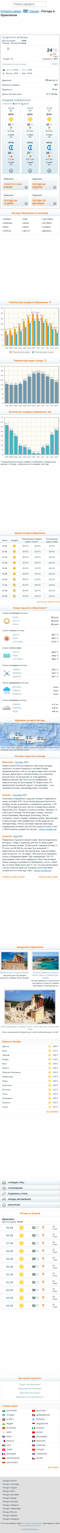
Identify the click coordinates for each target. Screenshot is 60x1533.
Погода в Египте (10, 1481)
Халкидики (7, 1098)
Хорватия (41, 1454)
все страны (53, 1467)
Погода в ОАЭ (9, 1491)
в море (13, 185)
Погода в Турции (10, 1488)
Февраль (17, 673)
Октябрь (19, 762)
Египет (10, 1419)
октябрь (47, 223)
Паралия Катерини (11, 1072)
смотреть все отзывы (48, 876)
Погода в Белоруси (11, 1519)
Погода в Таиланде (11, 1484)
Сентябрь (18, 642)
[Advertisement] (30, 33)
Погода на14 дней (10, 202)
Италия (40, 1428)
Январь (16, 669)
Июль (15, 617)
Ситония (6, 1089)
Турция (40, 1450)
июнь (26, 223)
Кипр (8, 1432)
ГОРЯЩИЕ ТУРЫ (16, 1182)
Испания (10, 1428)
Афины (5, 1046)
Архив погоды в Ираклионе (30, 533)
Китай (39, 1432)
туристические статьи (31, 1525)
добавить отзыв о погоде (13, 876)
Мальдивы (41, 1437)
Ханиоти (6, 1102)
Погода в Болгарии (11, 1495)
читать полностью (47, 829)
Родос (5, 1081)
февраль (7, 223)
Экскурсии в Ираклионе (30, 947)
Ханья (5, 1107)
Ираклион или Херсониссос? (30, 1397)
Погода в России (10, 1512)
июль (26, 227)
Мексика (40, 1441)
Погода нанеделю (39, 185)
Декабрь (17, 676)
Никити (5, 1068)
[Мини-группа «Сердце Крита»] (14, 970)
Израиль (40, 1419)
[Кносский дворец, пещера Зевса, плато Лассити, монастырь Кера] (30, 1024)
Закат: (24, 70)
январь (7, 219)
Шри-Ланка (12, 1463)
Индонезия (42, 1424)
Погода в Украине (10, 1515)
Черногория (13, 1458)
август (27, 231)
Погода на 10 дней (30, 1213)
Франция (11, 1454)
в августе (7, 103)
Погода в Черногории (12, 1508)
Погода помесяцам (39, 202)
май (25, 219)
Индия (9, 1424)
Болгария (12, 1411)
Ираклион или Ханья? (30, 1393)
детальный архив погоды (48, 601)
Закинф (6, 1055)
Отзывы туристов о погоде (30, 756)
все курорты (52, 1111)
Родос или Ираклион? (30, 1384)
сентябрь (48, 219)
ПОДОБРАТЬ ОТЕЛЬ (18, 1194)
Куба (9, 1437)
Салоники (7, 1085)
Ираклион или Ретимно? (30, 1388)
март (6, 227)
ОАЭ (9, 1445)
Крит (4, 1064)
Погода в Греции (10, 1498)
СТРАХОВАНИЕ (15, 1188)
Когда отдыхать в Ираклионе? (30, 608)
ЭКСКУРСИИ (14, 1205)
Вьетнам (40, 1411)
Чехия (39, 1458)
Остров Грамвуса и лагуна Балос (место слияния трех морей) (45, 975)
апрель (7, 231)
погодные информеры (32, 1523)
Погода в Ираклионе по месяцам (30, 213)
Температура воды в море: (14, 64)
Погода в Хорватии (11, 1505)
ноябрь (47, 227)
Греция (34, 11)
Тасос (5, 1094)
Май (15, 836)
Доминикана (43, 1415)
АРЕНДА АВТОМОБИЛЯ (19, 1199)
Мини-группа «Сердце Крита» (14, 972)
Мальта (10, 1441)
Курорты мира (11, 11)
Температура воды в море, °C (30, 360)
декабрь (47, 231)
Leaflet (3, 747)
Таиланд (40, 1445)
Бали (4, 1051)
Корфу (5, 1059)
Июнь (16, 624)
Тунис (9, 1450)
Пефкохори (7, 1077)
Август (16, 621)
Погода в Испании (10, 1502)
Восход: (9, 70)
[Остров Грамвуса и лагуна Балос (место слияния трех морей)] (45, 970)
